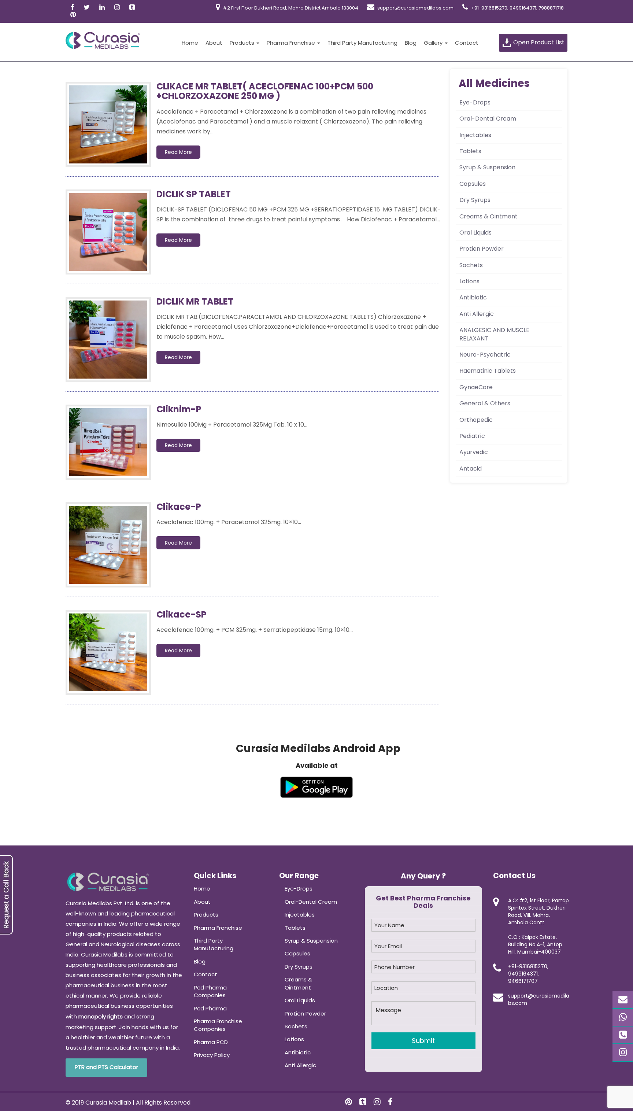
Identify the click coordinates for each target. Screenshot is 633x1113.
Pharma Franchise (291, 43)
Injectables (475, 135)
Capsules (472, 184)
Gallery (434, 43)
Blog (411, 43)
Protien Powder (481, 248)
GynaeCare (476, 387)
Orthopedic (476, 420)
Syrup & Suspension (487, 167)
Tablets (470, 151)
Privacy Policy (212, 1055)
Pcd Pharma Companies (210, 991)
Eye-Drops (475, 102)
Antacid (470, 468)
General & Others (484, 403)
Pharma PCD (211, 1042)
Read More (178, 152)
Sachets (471, 265)
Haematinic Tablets (487, 370)
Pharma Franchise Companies (218, 1025)
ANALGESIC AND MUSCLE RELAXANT (494, 334)
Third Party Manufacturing (362, 43)
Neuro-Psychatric (485, 354)
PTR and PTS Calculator (106, 1067)
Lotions (469, 281)
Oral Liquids (475, 232)
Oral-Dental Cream (487, 118)
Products (243, 43)
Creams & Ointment (488, 216)
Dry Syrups (475, 200)
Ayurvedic (473, 452)
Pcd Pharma (210, 1008)
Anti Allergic (476, 314)
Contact (466, 43)
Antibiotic (473, 297)
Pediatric (472, 436)
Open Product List (538, 42)
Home (190, 43)
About (214, 43)
